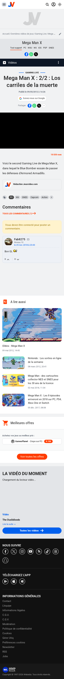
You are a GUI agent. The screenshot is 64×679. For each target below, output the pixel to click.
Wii (35, 48)
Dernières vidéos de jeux (22, 34)
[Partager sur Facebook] (26, 54)
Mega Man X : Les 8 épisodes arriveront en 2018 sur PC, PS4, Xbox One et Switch (44, 399)
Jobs (5, 656)
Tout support (16, 48)
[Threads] (56, 551)
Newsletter (8, 647)
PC (24, 48)
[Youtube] (30, 551)
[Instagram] (22, 551)
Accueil (5, 34)
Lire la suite (8, 524)
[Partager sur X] (36, 54)
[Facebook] (5, 551)
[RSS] (39, 551)
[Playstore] (5, 581)
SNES (51, 48)
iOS (40, 48)
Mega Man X (54, 34)
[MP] (28, 239)
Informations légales (13, 610)
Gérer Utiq (8, 637)
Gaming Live (40, 34)
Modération (8, 624)
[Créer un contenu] (60, 33)
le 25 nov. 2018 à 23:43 (24, 245)
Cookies (7, 633)
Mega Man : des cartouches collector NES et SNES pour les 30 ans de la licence (43, 379)
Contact (6, 601)
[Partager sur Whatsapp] (31, 54)
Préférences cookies (13, 642)
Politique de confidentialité (17, 628)
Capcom (34, 197)
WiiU (30, 48)
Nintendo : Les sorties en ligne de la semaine (44, 360)
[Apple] (14, 581)
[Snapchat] (5, 560)
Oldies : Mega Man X (13, 345)
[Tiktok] (47, 551)
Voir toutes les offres (32, 456)
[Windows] (22, 581)
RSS (4, 651)
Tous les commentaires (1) (17, 213)
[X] (14, 551)
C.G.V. (5, 619)
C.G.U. (5, 614)
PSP (45, 48)
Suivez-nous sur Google (34, 98)
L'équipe (6, 605)
